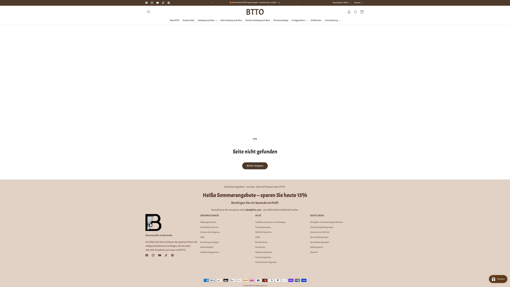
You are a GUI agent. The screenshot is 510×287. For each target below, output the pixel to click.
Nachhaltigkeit (207, 247)
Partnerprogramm (263, 257)
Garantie (314, 252)
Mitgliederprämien (263, 252)
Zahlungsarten (316, 247)
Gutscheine (260, 247)
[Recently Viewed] (355, 12)
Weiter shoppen (255, 165)
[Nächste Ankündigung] (298, 3)
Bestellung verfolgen (209, 242)
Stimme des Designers (210, 232)
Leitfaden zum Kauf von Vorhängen (270, 222)
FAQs (257, 237)
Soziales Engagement (209, 252)
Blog (202, 237)
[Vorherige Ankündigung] (212, 3)
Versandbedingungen (319, 242)
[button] (148, 12)
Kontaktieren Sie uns (209, 227)
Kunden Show (261, 242)
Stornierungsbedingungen (321, 227)
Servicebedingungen (319, 237)
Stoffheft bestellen (263, 232)
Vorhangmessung (263, 227)
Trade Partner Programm (266, 262)
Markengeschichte (208, 222)
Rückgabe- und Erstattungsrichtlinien (326, 222)
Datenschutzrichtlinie (320, 232)
